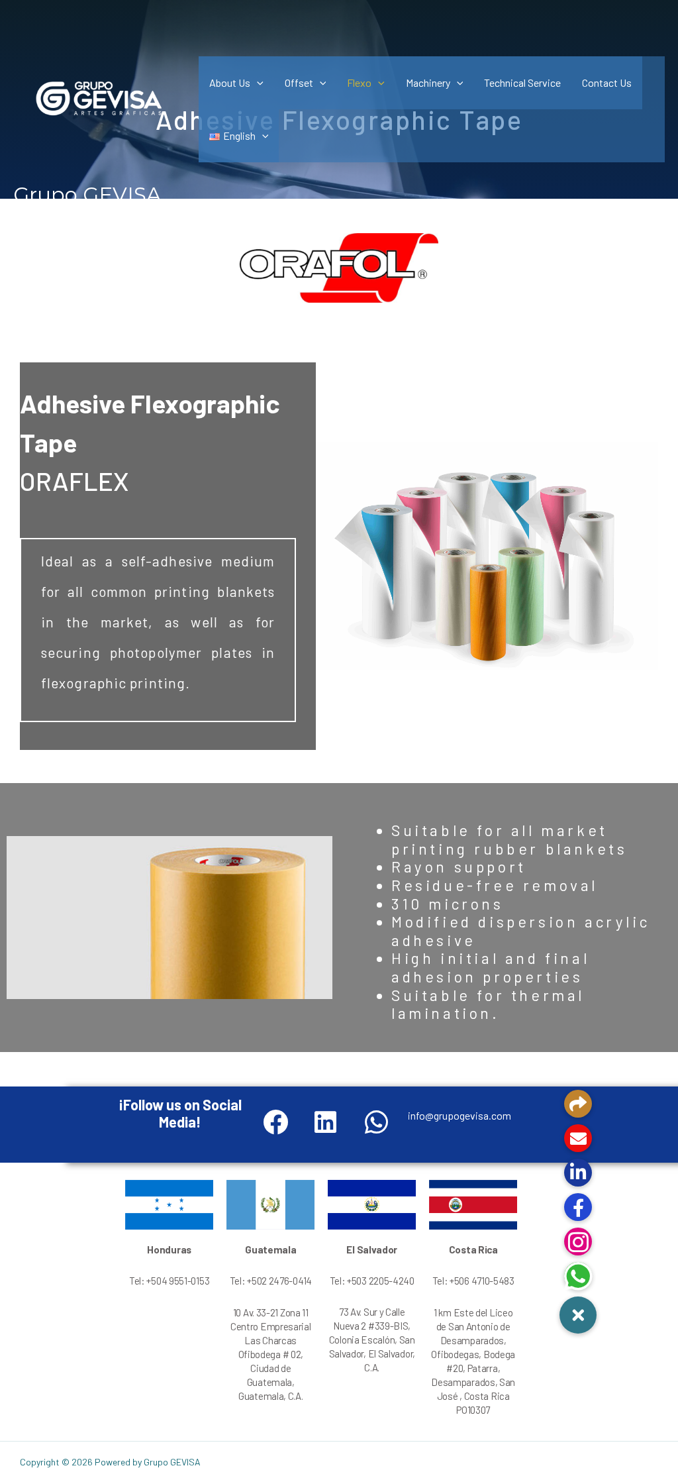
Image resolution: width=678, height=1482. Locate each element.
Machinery (428, 82)
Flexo (359, 82)
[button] (578, 1315)
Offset (299, 82)
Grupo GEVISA (87, 194)
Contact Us (607, 82)
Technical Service (522, 82)
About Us (229, 82)
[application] (257, 82)
